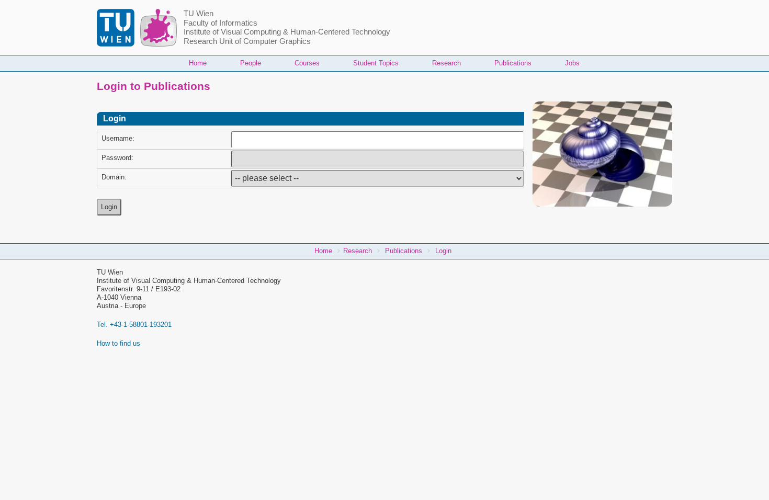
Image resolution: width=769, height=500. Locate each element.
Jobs (572, 63)
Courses (307, 63)
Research (446, 63)
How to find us (118, 343)
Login (443, 251)
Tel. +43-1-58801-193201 (134, 324)
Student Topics (376, 63)
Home (198, 63)
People (250, 63)
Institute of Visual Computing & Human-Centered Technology (287, 32)
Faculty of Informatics (220, 23)
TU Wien (198, 13)
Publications (512, 63)
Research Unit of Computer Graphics (247, 41)
